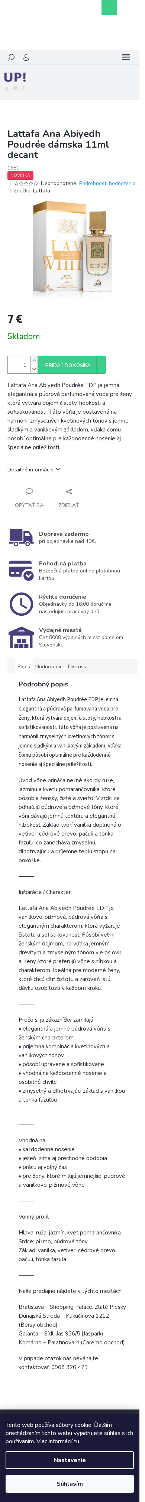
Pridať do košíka (68, 365)
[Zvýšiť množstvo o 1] (34, 360)
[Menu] (126, 57)
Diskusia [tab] (78, 666)
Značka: (32, 190)
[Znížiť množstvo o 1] (34, 369)
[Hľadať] (11, 57)
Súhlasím (70, 1484)
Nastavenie (70, 1460)
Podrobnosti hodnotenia (107, 183)
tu (76, 1441)
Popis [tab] (23, 666)
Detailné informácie (30, 469)
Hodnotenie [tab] (49, 666)
